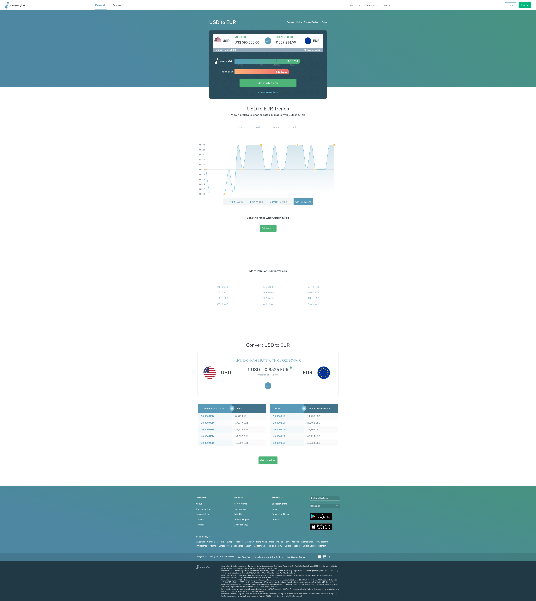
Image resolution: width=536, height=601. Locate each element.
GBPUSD (268, 292)
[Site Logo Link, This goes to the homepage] (49, 5)
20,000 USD (207, 422)
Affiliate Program (242, 519)
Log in (511, 5)
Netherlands (307, 541)
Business (118, 5)
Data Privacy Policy (244, 557)
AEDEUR (313, 287)
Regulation (279, 557)
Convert (276, 519)
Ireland (279, 541)
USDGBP (222, 298)
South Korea (237, 545)
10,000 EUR (279, 416)
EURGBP (222, 303)
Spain (248, 545)
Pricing (275, 509)
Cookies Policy (258, 557)
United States (309, 545)
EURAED (268, 303)
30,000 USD (207, 429)
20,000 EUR (279, 422)
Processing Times (280, 514)
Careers (200, 519)
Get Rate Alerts (303, 201)
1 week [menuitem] (256, 127)
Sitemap (302, 557)
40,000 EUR (279, 436)
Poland (213, 545)
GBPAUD (268, 298)
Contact (200, 524)
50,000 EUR (279, 443)
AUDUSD (313, 298)
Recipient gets (284, 37)
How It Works (240, 503)
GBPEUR (313, 292)
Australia (200, 541)
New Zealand (322, 541)
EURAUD (222, 287)
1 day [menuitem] (240, 127)
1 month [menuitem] (275, 127)
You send (240, 37)
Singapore (224, 545)
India (271, 541)
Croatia (220, 541)
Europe (230, 541)
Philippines (201, 545)
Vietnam (322, 545)
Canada (211, 541)
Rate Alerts (239, 514)
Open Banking (240, 524)
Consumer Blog (203, 509)
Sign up (524, 5)
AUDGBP (268, 287)
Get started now (268, 83)
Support (387, 5)
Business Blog (202, 514)
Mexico (295, 541)
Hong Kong (261, 541)
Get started (268, 228)
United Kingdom (292, 545)
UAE (280, 545)
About (199, 503)
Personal (100, 5)
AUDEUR (313, 303)
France (239, 541)
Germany (249, 541)
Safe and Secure (291, 557)
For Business (240, 509)
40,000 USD (207, 436)
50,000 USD (207, 443)
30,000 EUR (279, 429)
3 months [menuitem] (293, 127)
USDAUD (222, 292)
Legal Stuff (269, 557)
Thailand (271, 545)
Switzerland (259, 545)
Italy (287, 541)
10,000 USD (207, 416)
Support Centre (279, 503)
